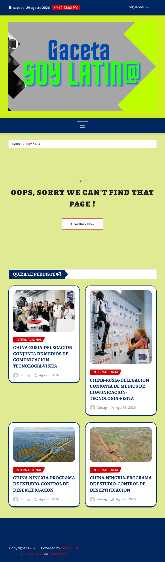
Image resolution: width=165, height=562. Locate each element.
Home (16, 144)
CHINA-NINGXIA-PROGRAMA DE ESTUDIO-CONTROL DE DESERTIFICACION (44, 484)
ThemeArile (58, 554)
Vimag (25, 375)
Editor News (33, 554)
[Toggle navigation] (83, 125)
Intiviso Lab (70, 548)
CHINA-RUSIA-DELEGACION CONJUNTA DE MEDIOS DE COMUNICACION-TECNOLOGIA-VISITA (42, 356)
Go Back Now (84, 224)
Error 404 (33, 144)
